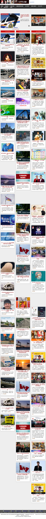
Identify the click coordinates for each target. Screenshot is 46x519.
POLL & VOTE (40, 6)
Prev (2, 26)
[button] (33, 25)
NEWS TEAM (6, 7)
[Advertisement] (23, 10)
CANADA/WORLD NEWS (19, 6)
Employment (29, 512)
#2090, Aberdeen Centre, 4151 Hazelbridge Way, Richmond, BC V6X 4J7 (12, 514)
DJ (1, 7)
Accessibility (35, 512)
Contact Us (15, 512)
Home (2, 512)
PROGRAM (6, 6)
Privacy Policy (40, 512)
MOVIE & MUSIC (33, 6)
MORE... (11, 7)
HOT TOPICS (27, 6)
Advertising (24, 512)
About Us (5, 512)
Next (29, 26)
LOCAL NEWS (12, 6)
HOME (2, 6)
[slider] (38, 23)
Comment (19, 512)
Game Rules (10, 512)
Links (44, 512)
